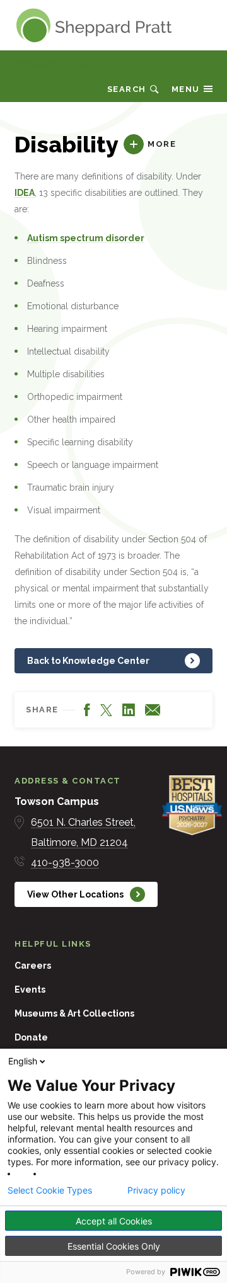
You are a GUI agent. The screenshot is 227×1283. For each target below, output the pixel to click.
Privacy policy (156, 1190)
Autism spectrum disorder (85, 238)
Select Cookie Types (50, 1190)
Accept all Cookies (114, 1221)
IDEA (25, 193)
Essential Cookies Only (113, 1246)
